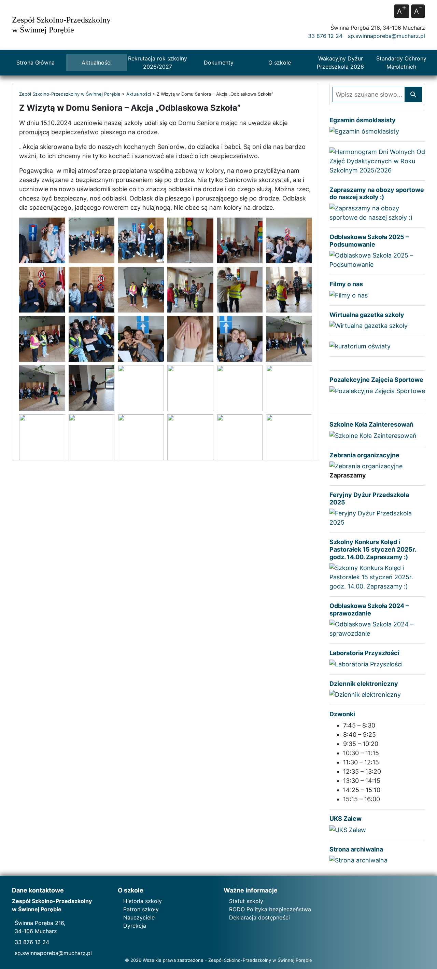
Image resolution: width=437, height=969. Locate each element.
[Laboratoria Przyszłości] (366, 663)
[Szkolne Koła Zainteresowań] (373, 435)
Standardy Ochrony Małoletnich (401, 62)
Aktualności (97, 62)
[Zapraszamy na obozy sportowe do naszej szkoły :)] (377, 212)
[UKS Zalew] (347, 829)
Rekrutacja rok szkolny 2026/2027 (157, 62)
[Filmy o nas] (348, 294)
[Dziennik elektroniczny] (365, 694)
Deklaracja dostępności (259, 917)
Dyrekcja (134, 925)
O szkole (279, 62)
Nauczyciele (139, 917)
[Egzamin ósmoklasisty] (364, 130)
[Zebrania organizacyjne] (366, 465)
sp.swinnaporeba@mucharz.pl (386, 35)
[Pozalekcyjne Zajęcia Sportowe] (377, 390)
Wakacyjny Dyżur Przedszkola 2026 (340, 62)
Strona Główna (35, 62)
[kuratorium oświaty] (360, 345)
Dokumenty (219, 62)
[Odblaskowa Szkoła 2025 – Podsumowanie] (377, 259)
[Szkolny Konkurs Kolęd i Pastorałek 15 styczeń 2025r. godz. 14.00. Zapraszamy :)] (377, 576)
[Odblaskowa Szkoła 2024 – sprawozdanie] (377, 628)
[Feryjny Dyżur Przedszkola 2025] (377, 517)
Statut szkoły (246, 901)
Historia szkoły (142, 901)
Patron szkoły (141, 909)
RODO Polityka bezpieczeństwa (270, 909)
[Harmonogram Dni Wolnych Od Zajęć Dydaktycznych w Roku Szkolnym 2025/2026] (377, 160)
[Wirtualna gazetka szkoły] (368, 325)
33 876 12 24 (325, 35)
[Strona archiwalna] (358, 859)
